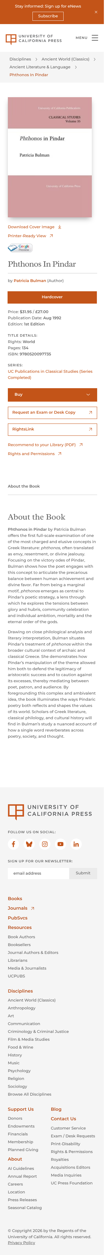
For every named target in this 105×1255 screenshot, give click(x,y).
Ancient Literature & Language (40, 66)
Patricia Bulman (30, 280)
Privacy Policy (21, 1242)
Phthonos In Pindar (29, 74)
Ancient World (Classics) (66, 59)
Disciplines (20, 59)
